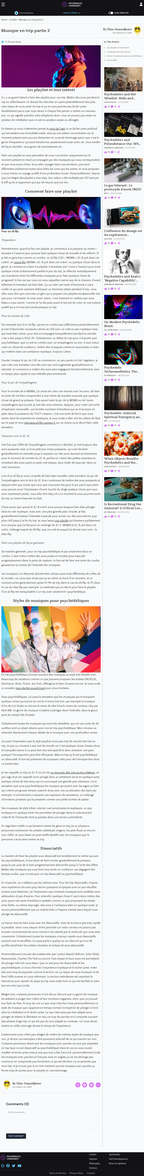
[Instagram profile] (2, 1165)
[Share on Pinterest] (91, 1084)
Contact (91, 1173)
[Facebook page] (8, 1165)
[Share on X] (77, 1084)
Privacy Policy (76, 1173)
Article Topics (70, 13)
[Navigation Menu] (3, 5)
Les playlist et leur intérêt (118, 48)
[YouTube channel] (19, 1165)
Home (4, 19)
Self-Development (118, 1159)
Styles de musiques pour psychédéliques (124, 56)
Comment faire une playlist (118, 52)
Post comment (16, 1136)
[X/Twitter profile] (13, 1165)
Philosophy (94, 1163)
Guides (13, 19)
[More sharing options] (98, 1084)
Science (93, 1168)
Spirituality (114, 1154)
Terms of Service (57, 1173)
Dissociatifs (112, 60)
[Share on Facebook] (84, 1084)
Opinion (93, 1159)
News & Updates (117, 1163)
